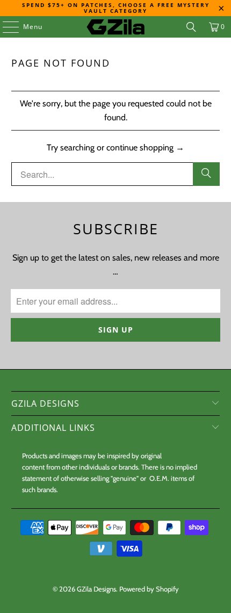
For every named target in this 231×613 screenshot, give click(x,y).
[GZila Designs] (116, 27)
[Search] (191, 27)
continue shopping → (145, 147)
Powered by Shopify (149, 589)
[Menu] (5, 27)
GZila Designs (96, 589)
